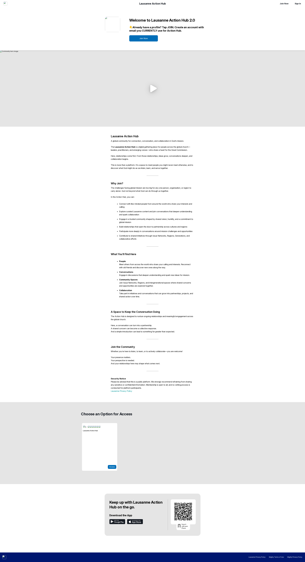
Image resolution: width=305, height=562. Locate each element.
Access (112, 467)
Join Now (284, 3)
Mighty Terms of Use (276, 557)
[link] (99, 447)
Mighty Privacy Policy (294, 557)
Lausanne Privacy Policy (121, 391)
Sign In (298, 3)
